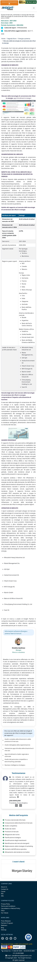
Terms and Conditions (8, 906)
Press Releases (6, 921)
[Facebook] (3, 939)
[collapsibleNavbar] (34, 8)
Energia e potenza (24, 39)
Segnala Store (11, 39)
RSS (2, 894)
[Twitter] (7, 939)
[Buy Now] (28, 2)
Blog (2, 928)
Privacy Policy (5, 904)
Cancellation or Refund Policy (10, 908)
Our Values (4, 913)
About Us (4, 887)
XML (2, 896)
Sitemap (3, 930)
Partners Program (7, 923)
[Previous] (15, 805)
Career (3, 891)
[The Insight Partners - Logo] (8, 8)
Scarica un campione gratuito (9, 2)
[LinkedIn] (11, 939)
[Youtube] (15, 939)
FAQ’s (3, 911)
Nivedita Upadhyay (18, 648)
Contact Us (4, 889)
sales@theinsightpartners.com (22, 956)
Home (3, 39)
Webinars (4, 925)
